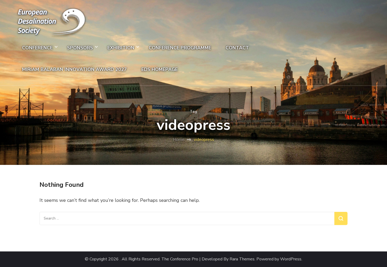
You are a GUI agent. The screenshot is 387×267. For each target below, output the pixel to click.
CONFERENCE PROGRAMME (180, 48)
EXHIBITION (120, 48)
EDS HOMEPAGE (159, 69)
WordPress (290, 259)
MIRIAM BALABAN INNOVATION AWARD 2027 (74, 69)
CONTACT (237, 48)
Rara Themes (242, 259)
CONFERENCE (37, 48)
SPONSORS (80, 48)
